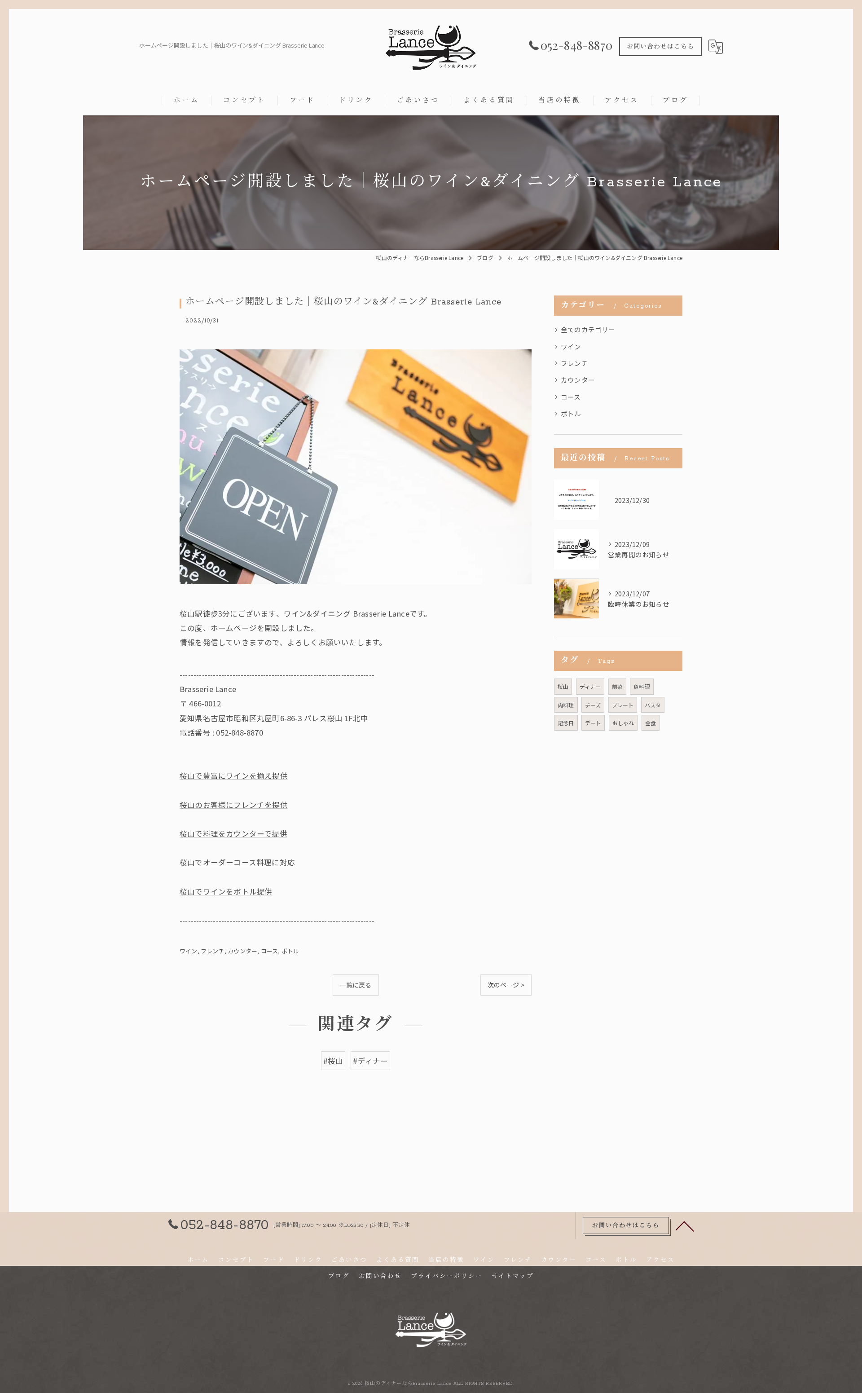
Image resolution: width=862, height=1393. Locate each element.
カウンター (242, 951)
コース (269, 951)
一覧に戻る (356, 984)
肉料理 (566, 705)
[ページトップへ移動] (685, 1225)
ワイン (189, 951)
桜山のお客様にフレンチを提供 (234, 804)
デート (593, 723)
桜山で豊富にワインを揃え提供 (234, 775)
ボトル (290, 951)
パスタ (653, 705)
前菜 (617, 686)
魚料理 (641, 686)
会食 (650, 723)
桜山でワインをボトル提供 (226, 891)
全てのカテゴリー (588, 329)
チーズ (593, 705)
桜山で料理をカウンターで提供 (233, 833)
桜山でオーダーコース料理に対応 (237, 862)
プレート (623, 705)
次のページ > (506, 984)
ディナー (590, 686)
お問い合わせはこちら (660, 47)
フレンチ (212, 951)
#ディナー (370, 1060)
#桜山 (333, 1060)
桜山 (563, 686)
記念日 (566, 723)
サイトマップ (513, 1276)
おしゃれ (623, 723)
